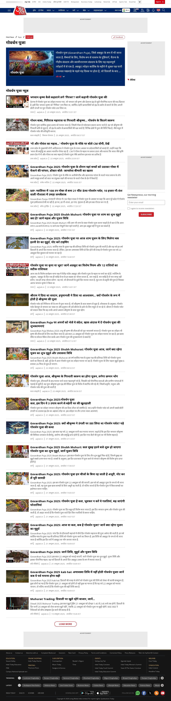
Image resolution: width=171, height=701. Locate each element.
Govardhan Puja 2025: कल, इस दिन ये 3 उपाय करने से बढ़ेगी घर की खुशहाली (60, 401)
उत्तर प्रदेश (33, 158)
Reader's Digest (78, 661)
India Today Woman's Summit (131, 664)
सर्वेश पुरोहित (44, 206)
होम (34, 10)
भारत (49, 10)
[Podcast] (148, 10)
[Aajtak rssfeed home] (156, 693)
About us (9, 653)
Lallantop (98, 2)
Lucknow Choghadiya (31, 678)
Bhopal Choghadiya (130, 678)
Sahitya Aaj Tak (100, 661)
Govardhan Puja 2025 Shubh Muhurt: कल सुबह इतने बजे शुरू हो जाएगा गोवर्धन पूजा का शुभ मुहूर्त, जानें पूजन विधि (75, 449)
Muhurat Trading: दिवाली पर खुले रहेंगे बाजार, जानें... (62, 599)
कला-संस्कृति (34, 135)
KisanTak (132, 2)
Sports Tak (123, 2)
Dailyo (21, 693)
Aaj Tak (27, 2)
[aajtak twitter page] (150, 693)
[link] (162, 2)
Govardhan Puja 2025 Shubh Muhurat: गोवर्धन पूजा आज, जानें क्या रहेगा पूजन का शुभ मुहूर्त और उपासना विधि (76, 351)
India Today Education (13, 664)
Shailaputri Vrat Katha (32, 685)
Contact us (19, 653)
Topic (20, 37)
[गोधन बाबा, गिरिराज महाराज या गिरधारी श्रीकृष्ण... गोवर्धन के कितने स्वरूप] (17, 125)
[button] (162, 678)
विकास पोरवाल (47, 135)
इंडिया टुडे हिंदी (57, 2)
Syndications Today (107, 699)
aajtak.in (40, 112)
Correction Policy (116, 653)
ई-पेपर (34, 2)
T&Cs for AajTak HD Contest (148, 653)
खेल (84, 10)
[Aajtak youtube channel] (162, 693)
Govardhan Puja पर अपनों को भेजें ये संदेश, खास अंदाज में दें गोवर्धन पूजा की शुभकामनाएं (75, 324)
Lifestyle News (113, 685)
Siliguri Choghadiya (111, 678)
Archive (41, 693)
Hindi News (10, 37)
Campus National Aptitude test (16, 672)
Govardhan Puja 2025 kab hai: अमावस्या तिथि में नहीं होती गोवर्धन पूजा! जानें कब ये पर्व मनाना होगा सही (77, 574)
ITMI (7, 668)
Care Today (153, 661)
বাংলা (39, 2)
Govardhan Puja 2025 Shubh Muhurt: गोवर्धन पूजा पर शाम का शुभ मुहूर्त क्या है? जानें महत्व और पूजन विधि (75, 216)
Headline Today (154, 671)
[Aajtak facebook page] (144, 693)
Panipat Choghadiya (149, 678)
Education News (129, 685)
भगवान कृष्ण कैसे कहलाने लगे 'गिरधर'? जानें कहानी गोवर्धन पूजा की (68, 97)
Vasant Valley (10, 661)
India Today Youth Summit (104, 668)
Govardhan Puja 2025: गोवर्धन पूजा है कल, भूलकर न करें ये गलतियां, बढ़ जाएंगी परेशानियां (77, 503)
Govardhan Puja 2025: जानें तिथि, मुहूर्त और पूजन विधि (63, 552)
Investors (62, 653)
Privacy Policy (83, 653)
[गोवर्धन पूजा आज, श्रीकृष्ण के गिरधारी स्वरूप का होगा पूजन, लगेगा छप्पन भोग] (17, 380)
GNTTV (66, 2)
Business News (83, 685)
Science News (145, 685)
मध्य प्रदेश (33, 182)
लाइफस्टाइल (98, 10)
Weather (158, 685)
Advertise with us (32, 653)
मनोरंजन (61, 10)
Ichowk (31, 693)
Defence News (50, 685)
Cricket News (98, 685)
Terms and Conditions (99, 653)
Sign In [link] (158, 2)
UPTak (114, 2)
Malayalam (75, 2)
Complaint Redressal (48, 653)
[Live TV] (158, 10)
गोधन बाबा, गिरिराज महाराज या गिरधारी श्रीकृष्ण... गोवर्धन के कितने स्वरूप (72, 120)
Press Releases (130, 653)
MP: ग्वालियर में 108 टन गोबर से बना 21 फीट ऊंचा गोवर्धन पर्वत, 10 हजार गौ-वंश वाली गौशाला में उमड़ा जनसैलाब (76, 192)
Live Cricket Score (66, 685)
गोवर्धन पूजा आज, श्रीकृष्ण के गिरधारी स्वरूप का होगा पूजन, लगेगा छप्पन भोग (74, 376)
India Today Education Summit (105, 672)
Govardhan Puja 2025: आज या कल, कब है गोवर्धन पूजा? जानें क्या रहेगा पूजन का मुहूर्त (76, 527)
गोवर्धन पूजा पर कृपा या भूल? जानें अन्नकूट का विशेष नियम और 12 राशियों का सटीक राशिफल (74, 267)
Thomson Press (33, 668)
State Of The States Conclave (131, 668)
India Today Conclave (102, 664)
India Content (153, 668)
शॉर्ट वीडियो (34, 564)
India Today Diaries (35, 661)
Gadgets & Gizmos (58, 668)
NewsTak (107, 2)
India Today (47, 2)
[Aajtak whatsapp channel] (138, 693)
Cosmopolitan (57, 661)
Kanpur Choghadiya (51, 678)
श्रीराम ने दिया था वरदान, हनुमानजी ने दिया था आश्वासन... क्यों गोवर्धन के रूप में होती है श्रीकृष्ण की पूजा (75, 297)
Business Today (86, 2)
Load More (65, 624)
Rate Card (71, 653)
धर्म (74, 10)
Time (74, 664)
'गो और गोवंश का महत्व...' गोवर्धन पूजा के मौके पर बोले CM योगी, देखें (69, 143)
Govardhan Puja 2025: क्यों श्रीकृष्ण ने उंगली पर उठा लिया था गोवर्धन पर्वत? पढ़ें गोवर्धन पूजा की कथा (77, 425)
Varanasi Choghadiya (70, 678)
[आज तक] (20, 11)
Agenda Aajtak (126, 661)
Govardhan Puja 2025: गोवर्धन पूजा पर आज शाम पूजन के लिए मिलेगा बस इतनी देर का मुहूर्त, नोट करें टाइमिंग (74, 240)
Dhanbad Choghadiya (91, 678)
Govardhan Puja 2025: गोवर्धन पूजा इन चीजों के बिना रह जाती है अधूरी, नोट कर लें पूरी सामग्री (77, 476)
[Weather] (142, 11)
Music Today (56, 664)
